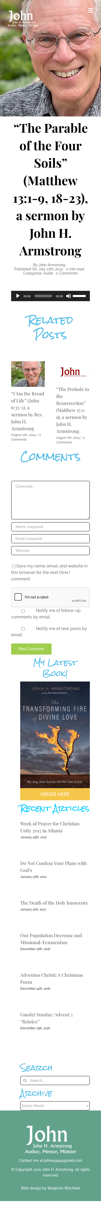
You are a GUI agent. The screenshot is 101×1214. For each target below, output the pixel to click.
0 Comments (67, 273)
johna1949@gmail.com (63, 1160)
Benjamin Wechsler (64, 1188)
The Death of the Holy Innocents (54, 903)
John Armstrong (52, 265)
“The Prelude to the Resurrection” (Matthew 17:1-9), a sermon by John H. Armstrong (72, 410)
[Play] (17, 296)
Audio (48, 273)
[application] (50, 296)
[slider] (80, 295)
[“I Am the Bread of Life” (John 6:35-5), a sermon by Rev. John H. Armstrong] (28, 363)
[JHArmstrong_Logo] (50, 1122)
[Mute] (68, 296)
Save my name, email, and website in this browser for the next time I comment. (49, 572)
